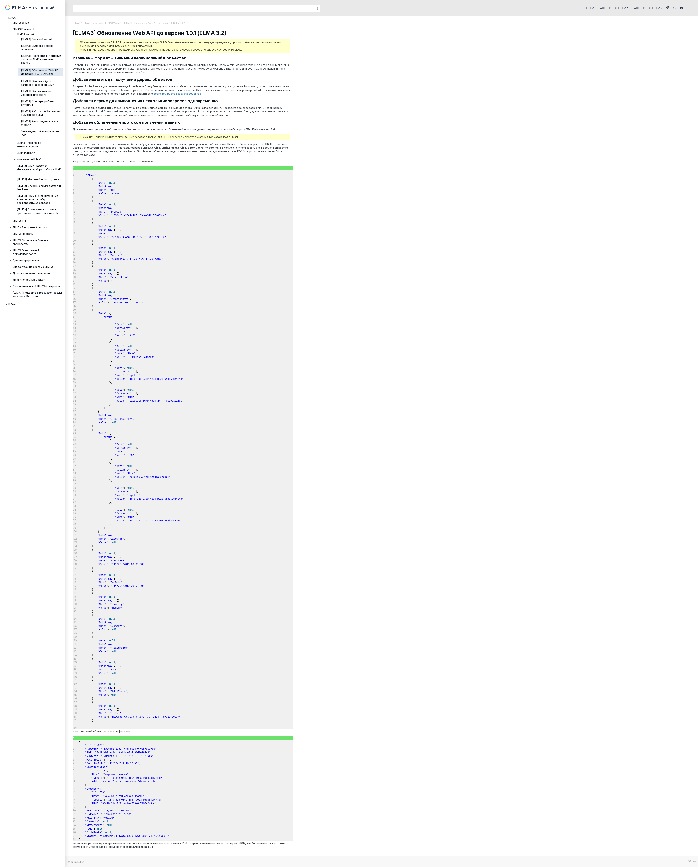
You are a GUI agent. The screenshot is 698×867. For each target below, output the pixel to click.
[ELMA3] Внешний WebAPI (37, 39)
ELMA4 (12, 304)
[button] (671, 8)
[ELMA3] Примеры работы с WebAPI (37, 103)
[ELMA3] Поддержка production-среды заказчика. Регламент (37, 294)
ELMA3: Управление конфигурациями (29, 144)
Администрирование (26, 260)
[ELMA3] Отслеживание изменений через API (36, 93)
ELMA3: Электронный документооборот (26, 252)
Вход (684, 8)
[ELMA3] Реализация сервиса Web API (39, 123)
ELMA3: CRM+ (21, 22)
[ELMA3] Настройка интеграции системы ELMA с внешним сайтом (41, 59)
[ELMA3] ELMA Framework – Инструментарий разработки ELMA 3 (39, 169)
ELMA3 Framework (24, 29)
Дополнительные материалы (31, 273)
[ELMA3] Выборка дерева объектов (37, 47)
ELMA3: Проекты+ (24, 233)
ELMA (590, 8)
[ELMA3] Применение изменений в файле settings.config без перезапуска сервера (37, 199)
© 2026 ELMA (76, 861)
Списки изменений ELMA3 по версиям (36, 286)
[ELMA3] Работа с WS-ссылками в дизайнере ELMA (41, 113)
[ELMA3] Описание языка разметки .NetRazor (39, 187)
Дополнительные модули (29, 279)
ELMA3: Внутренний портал (30, 227)
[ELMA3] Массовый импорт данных (39, 179)
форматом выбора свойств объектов (177, 93)
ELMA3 (12, 17)
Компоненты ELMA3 (29, 159)
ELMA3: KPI (19, 220)
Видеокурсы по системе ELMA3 (33, 266)
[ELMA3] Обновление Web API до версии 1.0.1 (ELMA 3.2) (40, 72)
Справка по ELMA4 (648, 8)
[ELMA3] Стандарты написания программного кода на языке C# (37, 211)
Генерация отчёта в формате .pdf (40, 133)
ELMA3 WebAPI (26, 34)
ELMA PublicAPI (26, 152)
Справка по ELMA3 (614, 8)
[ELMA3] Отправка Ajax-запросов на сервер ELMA (37, 83)
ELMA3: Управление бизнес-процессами (30, 242)
